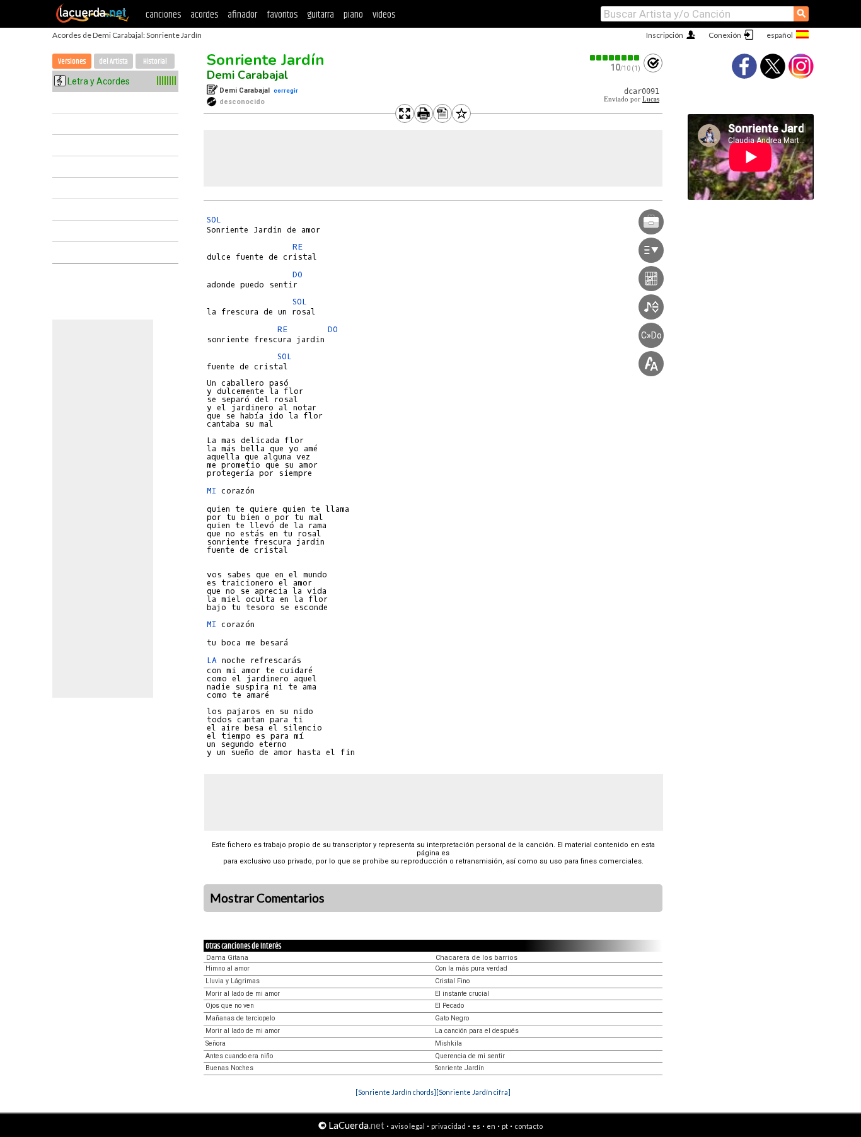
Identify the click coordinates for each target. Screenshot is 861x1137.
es (476, 1126)
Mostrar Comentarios (267, 898)
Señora (215, 1043)
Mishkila (448, 1043)
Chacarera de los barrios (476, 958)
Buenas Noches (229, 1068)
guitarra (320, 15)
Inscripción (664, 35)
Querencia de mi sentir (470, 1056)
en (491, 1126)
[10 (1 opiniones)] (615, 58)
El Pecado (449, 1005)
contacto (528, 1126)
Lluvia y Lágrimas (232, 981)
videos (384, 15)
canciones (163, 15)
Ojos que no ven (229, 1005)
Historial (155, 61)
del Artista (113, 61)
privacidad (448, 1126)
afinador (242, 15)
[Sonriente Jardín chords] (395, 1092)
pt (505, 1126)
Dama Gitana (227, 958)
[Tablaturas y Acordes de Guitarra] (92, 20)
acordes (204, 15)
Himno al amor (227, 968)
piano (353, 15)
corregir (286, 90)
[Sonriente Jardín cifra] (473, 1092)
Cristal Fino (452, 981)
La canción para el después (477, 1031)
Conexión (724, 35)
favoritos (282, 15)
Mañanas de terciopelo (240, 1018)
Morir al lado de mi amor (242, 994)
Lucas (650, 99)
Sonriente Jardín (266, 60)
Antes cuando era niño (239, 1056)
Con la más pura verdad (471, 968)
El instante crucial (462, 994)
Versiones (72, 61)
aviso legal (408, 1126)
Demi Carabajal (247, 75)
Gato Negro (452, 1018)
